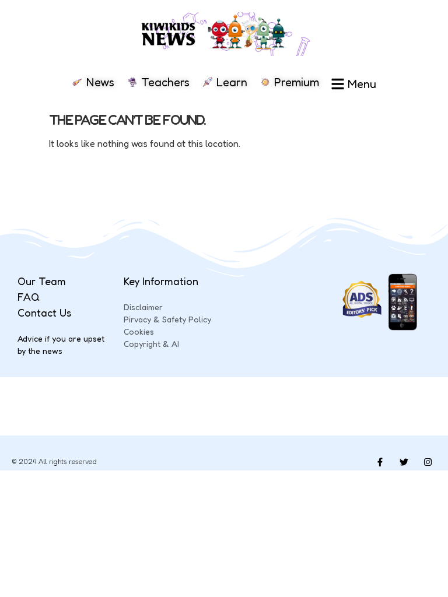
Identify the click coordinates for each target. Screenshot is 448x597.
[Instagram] (427, 461)
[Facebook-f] (379, 461)
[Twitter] (403, 461)
